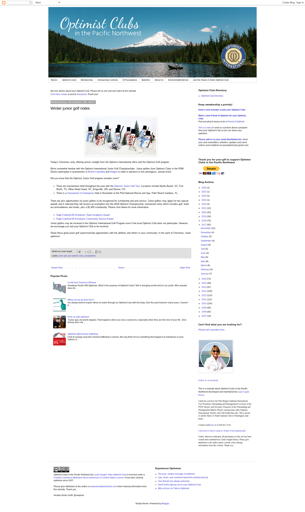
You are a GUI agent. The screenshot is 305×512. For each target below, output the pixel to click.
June (203, 253)
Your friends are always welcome (174, 481)
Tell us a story (205, 127)
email (64, 94)
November (206, 232)
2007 (204, 316)
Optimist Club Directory (212, 96)
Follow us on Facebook (208, 380)
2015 (204, 283)
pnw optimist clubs (75, 256)
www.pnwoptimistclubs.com (104, 486)
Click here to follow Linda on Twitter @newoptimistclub (222, 430)
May (203, 257)
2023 (204, 200)
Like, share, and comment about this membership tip (183, 477)
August (204, 245)
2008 (204, 312)
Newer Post (56, 267)
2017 (204, 224)
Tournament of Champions (80, 193)
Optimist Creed (69, 80)
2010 (204, 303)
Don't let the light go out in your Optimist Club (179, 484)
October (205, 236)
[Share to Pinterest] (100, 251)
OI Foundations (129, 80)
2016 (204, 279)
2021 (204, 208)
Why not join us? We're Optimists (173, 488)
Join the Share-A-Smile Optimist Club (211, 80)
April (203, 261)
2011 (204, 299)
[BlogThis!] (90, 251)
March (204, 265)
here (212, 424)
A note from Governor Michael (82, 282)
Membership (87, 80)
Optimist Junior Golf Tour (127, 186)
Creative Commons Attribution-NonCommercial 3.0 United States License (89, 477)
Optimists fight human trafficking (83, 334)
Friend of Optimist (236, 121)
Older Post (185, 267)
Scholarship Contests (107, 80)
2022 (204, 204)
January (205, 273)
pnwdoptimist (90, 256)
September (206, 241)
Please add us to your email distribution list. (220, 139)
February (205, 269)
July (203, 249)
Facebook (81, 94)
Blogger (165, 503)
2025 (204, 192)
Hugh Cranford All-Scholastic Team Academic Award (83, 215)
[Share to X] (93, 251)
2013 (204, 291)
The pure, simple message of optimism (176, 474)
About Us (159, 80)
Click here (55, 94)
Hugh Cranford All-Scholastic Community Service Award (84, 218)
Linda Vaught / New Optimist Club (110, 474)
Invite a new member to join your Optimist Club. (222, 110)
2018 (204, 220)
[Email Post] (78, 251)
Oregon (113, 171)
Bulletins (146, 80)
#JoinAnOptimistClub (178, 80)
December (206, 228)
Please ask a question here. (211, 330)
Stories (54, 80)
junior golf (63, 256)
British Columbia (96, 171)
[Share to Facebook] (96, 251)
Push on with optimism (78, 317)
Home (121, 267)
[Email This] (86, 251)
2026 (204, 187)
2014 (204, 287)
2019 (204, 216)
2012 (204, 295)
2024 (204, 196)
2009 (204, 307)
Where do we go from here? (81, 300)
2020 (204, 212)
